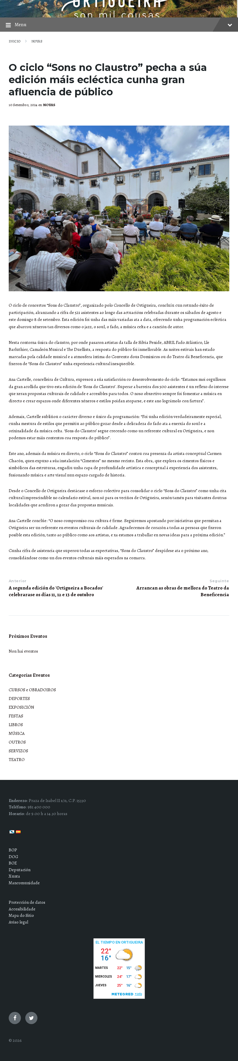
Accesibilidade (22, 909)
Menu (20, 24)
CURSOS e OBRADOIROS (32, 690)
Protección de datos (27, 902)
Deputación (19, 870)
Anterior (18, 581)
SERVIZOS (18, 751)
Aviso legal (18, 922)
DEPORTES (19, 698)
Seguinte (219, 581)
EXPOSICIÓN (21, 707)
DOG (13, 857)
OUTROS (17, 742)
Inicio (15, 41)
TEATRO (17, 759)
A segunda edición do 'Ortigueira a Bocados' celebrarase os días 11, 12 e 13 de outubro (56, 591)
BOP (13, 850)
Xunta (14, 876)
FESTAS (16, 716)
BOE (13, 863)
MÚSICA (17, 733)
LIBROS (16, 725)
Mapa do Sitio (21, 915)
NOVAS (36, 41)
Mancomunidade (24, 883)
